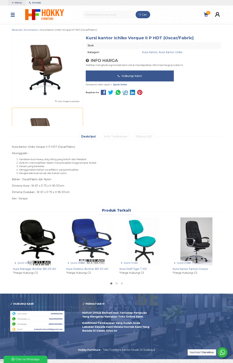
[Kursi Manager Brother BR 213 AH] (37, 241)
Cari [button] (144, 14)
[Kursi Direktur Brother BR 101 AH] (90, 241)
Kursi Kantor (149, 52)
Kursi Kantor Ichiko (171, 52)
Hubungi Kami (131, 76)
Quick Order (24, 262)
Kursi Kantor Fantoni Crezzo (190, 269)
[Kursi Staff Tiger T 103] (143, 241)
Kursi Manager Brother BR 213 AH (34, 269)
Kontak (36, 2)
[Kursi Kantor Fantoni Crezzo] (196, 241)
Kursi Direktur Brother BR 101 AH (87, 269)
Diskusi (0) (144, 136)
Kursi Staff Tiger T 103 (133, 269)
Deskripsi (88, 136)
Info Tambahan (115, 136)
